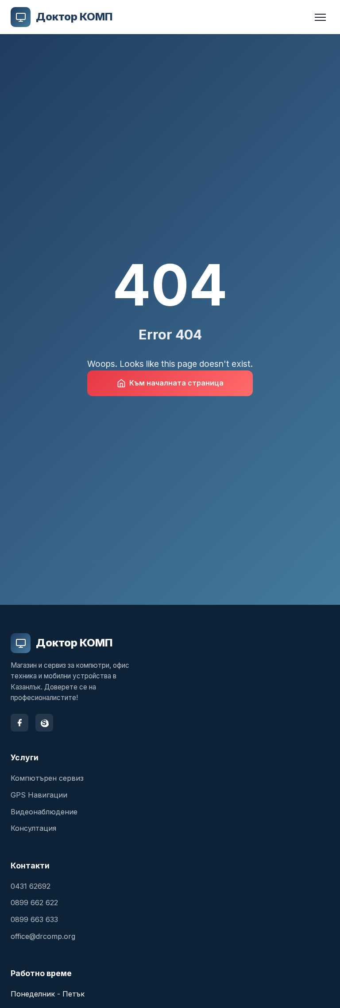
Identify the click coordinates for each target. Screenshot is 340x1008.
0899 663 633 (34, 919)
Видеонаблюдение (44, 811)
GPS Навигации (39, 794)
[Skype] (44, 723)
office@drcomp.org (43, 936)
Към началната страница (176, 382)
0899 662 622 (34, 902)
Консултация (33, 828)
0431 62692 (30, 886)
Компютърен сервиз (47, 778)
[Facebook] (19, 723)
